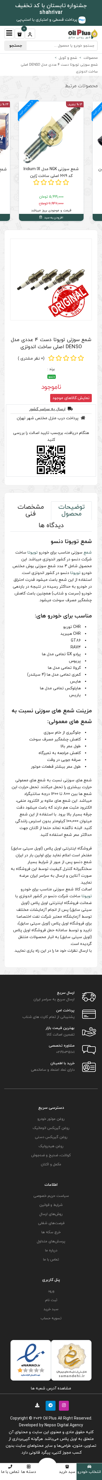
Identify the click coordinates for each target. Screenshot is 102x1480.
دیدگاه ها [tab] (51, 525)
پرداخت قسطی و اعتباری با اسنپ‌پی (47, 19)
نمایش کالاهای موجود (71, 398)
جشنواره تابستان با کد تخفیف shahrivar (51, 9)
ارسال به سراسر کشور (47, 409)
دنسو (51, 377)
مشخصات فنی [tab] (31, 510)
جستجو (15, 45)
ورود (51, 1291)
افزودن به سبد (53, 217)
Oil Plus (50, 1418)
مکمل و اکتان (51, 1164)
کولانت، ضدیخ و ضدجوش (51, 1155)
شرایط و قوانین (51, 1205)
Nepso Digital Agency (63, 1425)
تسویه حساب (51, 1318)
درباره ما (51, 1250)
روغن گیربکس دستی (51, 1137)
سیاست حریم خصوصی (51, 1196)
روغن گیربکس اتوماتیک (51, 1128)
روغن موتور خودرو (51, 1119)
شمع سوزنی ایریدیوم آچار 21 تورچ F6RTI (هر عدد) (51, 173)
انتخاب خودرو (89, 1472)
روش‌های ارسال (51, 1214)
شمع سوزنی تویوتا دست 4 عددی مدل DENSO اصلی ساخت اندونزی (51, 343)
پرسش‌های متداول (51, 1241)
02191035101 (65, 1052)
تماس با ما (10, 1472)
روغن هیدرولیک (51, 1146)
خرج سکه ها (51, 1232)
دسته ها (28, 1472)
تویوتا (32, 552)
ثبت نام (51, 1300)
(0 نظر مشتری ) (31, 358)
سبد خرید (67, 1472)
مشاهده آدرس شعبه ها (51, 1388)
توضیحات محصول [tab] (71, 510)
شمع (88, 552)
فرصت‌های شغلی (51, 1223)
